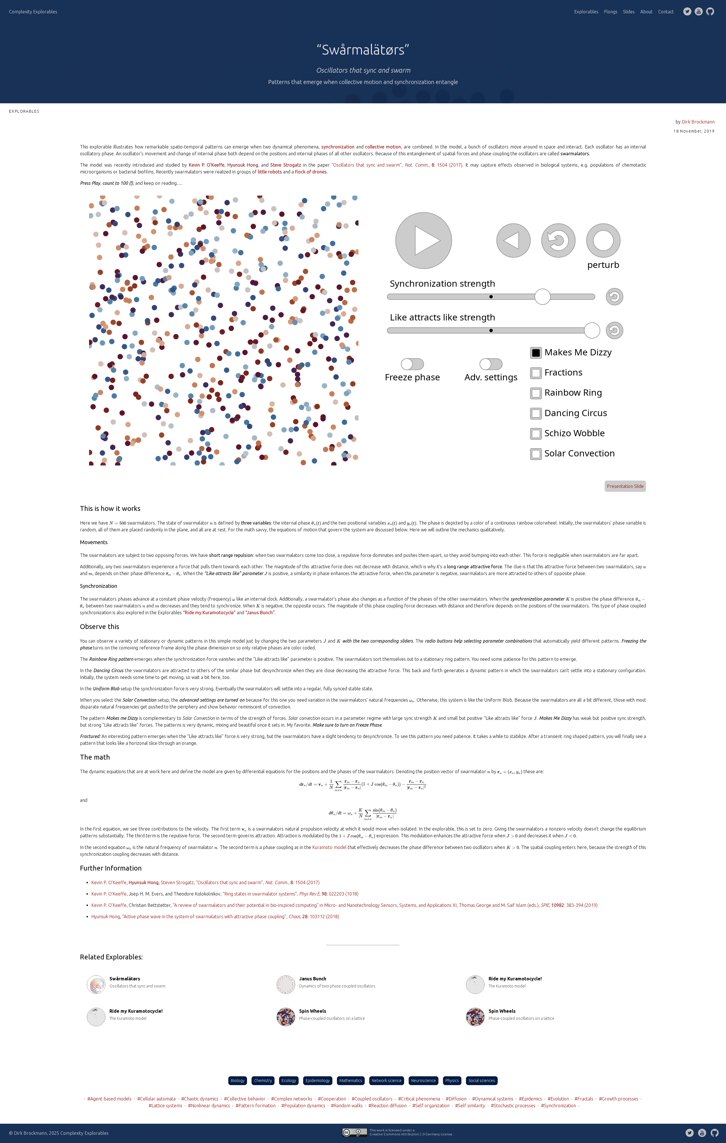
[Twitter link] (687, 12)
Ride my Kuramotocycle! (515, 978)
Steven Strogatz (177, 882)
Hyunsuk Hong (105, 916)
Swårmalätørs (124, 978)
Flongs (610, 11)
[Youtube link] (698, 12)
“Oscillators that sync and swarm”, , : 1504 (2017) (397, 164)
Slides (629, 11)
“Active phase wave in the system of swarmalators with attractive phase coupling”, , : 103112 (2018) (230, 916)
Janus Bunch (312, 978)
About (646, 11)
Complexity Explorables (33, 11)
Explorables (586, 11)
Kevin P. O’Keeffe (108, 882)
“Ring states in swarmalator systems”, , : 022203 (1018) (290, 893)
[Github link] (710, 12)
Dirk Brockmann (698, 121)
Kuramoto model (329, 847)
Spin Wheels (312, 1011)
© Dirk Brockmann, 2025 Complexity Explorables (59, 1133)
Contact (666, 11)
